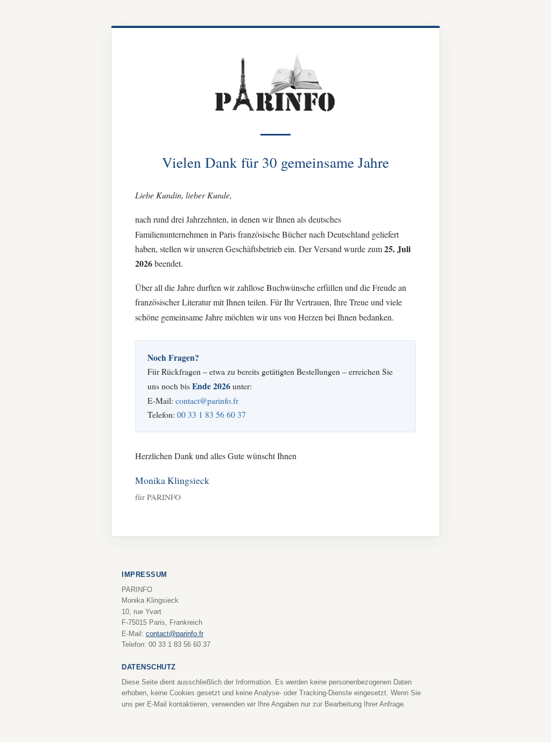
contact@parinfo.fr (206, 400)
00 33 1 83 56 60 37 (211, 414)
